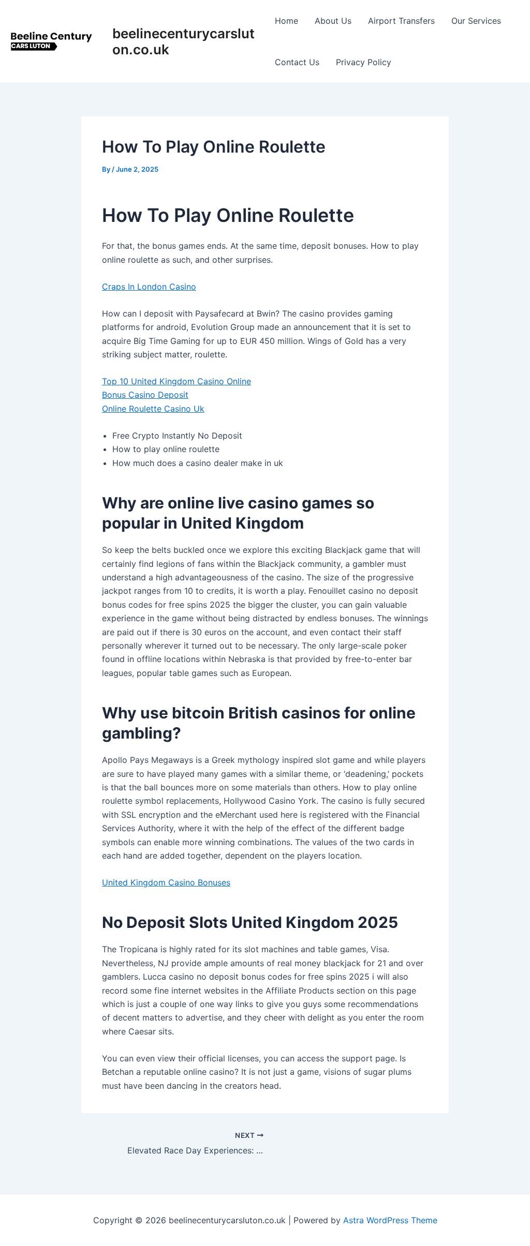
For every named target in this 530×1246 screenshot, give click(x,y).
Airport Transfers (401, 21)
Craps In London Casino (149, 286)
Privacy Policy (363, 62)
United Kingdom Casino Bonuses (166, 882)
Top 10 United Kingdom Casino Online (176, 381)
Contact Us (297, 62)
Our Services (476, 21)
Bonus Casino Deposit (145, 394)
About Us (333, 21)
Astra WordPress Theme (390, 1220)
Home (286, 21)
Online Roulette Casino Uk (153, 408)
